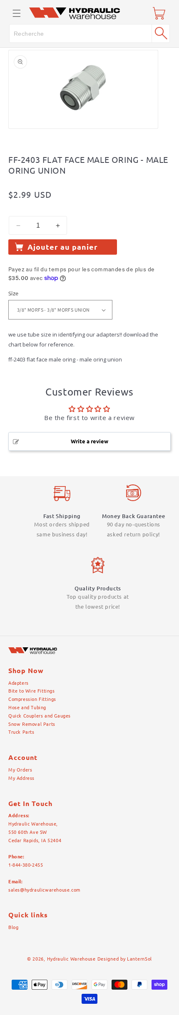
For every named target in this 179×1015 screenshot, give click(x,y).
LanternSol (139, 958)
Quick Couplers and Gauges (39, 715)
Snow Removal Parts (31, 724)
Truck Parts (21, 732)
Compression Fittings (32, 699)
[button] (16, 13)
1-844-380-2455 (25, 865)
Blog (13, 927)
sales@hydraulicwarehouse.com (44, 889)
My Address (21, 778)
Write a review (89, 441)
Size (13, 293)
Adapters (18, 683)
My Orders (20, 769)
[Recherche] (161, 33)
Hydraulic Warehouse (71, 958)
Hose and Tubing (27, 707)
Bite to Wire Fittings (31, 690)
